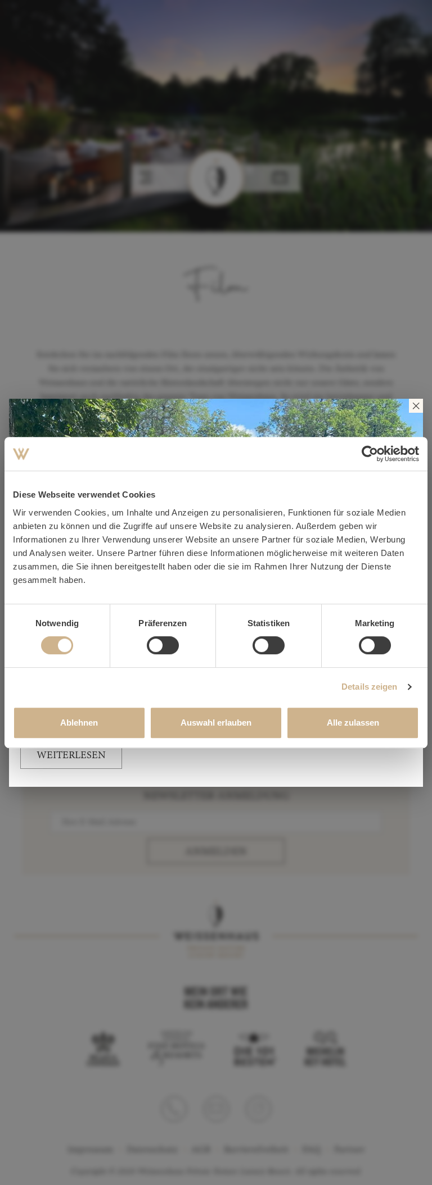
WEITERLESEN (71, 756)
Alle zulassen (353, 722)
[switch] (163, 645)
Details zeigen (369, 686)
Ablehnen (79, 722)
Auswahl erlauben (216, 722)
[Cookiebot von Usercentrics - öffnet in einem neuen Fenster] (370, 453)
